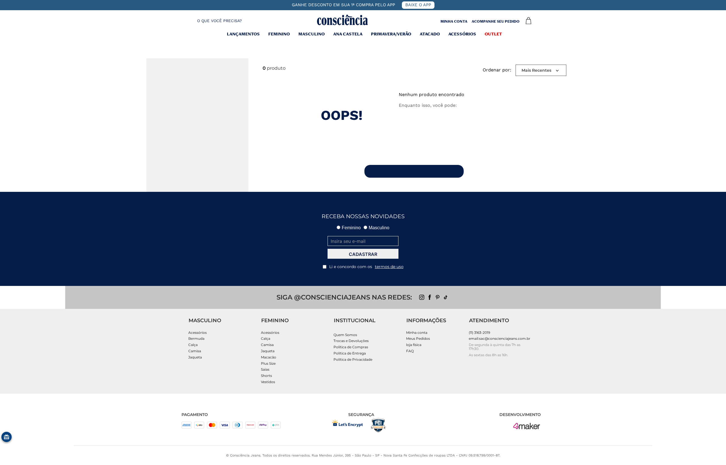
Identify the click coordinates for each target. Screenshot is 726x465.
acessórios (462, 34)
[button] (214, 20)
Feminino (279, 34)
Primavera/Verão (391, 34)
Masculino (379, 227)
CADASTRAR (363, 254)
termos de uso (389, 266)
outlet (493, 34)
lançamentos (243, 34)
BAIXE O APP (418, 4)
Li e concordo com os (366, 266)
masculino (311, 34)
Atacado (430, 34)
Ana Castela (347, 34)
